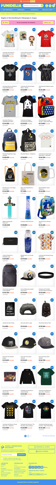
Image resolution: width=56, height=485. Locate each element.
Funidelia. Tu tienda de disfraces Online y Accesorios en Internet (11, 5)
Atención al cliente (43, 447)
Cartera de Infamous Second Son (8, 391)
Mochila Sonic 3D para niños (45, 222)
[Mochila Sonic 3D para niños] (46, 207)
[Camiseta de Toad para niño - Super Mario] (46, 38)
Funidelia (3, 13)
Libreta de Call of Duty (8, 323)
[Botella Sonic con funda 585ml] (28, 241)
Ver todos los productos (49, 435)
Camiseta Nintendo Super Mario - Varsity (27, 87)
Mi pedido (3, 468)
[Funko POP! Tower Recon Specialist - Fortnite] (28, 38)
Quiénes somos (18, 476)
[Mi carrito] (53, 5)
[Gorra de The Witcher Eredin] (10, 343)
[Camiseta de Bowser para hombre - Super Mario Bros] (46, 410)
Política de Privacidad (19, 471)
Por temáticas (7, 9)
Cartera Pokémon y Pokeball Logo (8, 256)
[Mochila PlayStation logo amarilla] (10, 140)
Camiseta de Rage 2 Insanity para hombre (26, 120)
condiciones (6, 459)
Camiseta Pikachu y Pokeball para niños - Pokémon (8, 120)
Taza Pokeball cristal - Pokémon (44, 188)
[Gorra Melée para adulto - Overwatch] (28, 275)
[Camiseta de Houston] (28, 410)
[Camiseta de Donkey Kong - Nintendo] (46, 241)
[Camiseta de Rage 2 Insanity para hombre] (28, 106)
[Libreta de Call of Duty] (10, 309)
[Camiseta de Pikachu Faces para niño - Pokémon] (10, 410)
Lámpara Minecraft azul (27, 221)
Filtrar (6, 22)
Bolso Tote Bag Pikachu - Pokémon (27, 188)
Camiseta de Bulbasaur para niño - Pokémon (45, 391)
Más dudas (4, 476)
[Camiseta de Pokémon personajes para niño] (10, 38)
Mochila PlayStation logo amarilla (9, 154)
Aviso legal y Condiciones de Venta (20, 469)
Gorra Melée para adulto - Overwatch (27, 289)
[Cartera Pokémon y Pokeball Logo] (10, 241)
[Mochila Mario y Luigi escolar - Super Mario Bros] (46, 106)
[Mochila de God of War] (46, 309)
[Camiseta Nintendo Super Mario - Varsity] (28, 72)
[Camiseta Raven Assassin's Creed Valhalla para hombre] (10, 72)
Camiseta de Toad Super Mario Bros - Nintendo (45, 154)
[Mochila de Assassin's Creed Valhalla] (10, 275)
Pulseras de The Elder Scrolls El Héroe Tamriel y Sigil (45, 289)
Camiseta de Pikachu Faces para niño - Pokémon (10, 425)
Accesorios (34, 9)
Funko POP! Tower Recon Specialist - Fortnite (27, 53)
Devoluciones (4, 474)
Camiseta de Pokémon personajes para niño (8, 53)
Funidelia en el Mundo (20, 467)
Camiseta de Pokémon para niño (46, 87)
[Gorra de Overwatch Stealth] (46, 343)
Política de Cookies (19, 473)
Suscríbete (21, 454)
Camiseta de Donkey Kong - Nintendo (46, 256)
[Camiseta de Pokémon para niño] (46, 72)
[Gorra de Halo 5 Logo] (28, 309)
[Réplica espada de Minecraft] (10, 207)
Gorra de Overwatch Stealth (44, 357)
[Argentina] (30, 467)
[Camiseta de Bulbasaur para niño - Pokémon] (46, 376)
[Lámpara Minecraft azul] (28, 207)
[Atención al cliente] (50, 5)
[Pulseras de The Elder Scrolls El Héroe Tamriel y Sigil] (46, 275)
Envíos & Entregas (6, 473)
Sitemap (16, 474)
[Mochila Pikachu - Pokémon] (28, 140)
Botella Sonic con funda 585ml (27, 256)
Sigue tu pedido (42, 451)
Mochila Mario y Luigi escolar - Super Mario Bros (46, 120)
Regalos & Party (47, 9)
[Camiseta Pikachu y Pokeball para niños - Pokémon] (10, 106)
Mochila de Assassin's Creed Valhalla (8, 289)
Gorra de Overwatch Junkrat (26, 357)
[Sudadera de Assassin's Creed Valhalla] (28, 376)
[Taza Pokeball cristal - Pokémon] (46, 174)
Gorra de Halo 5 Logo (26, 323)
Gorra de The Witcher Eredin (8, 357)
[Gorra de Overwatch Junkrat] (28, 343)
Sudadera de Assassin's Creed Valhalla (27, 391)
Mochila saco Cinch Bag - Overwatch (9, 188)
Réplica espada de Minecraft (7, 222)
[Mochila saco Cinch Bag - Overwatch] (10, 174)
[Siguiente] (31, 436)
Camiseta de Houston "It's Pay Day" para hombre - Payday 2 (27, 425)
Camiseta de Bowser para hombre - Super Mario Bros (46, 425)
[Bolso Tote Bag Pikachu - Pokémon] (28, 174)
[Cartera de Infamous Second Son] (10, 376)
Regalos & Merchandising (11, 13)
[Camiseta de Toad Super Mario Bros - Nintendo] (46, 140)
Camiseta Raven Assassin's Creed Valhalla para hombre (10, 87)
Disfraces (20, 9)
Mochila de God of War (45, 323)
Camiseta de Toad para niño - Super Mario (45, 53)
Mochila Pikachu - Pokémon (28, 154)
